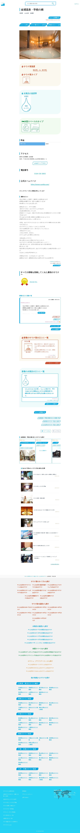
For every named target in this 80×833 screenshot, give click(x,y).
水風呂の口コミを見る (55, 24)
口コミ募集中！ (43, 450)
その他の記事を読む (55, 564)
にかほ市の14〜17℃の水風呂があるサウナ (41, 636)
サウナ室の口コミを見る (38, 24)
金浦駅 (31, 448)
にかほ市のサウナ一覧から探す (51, 424)
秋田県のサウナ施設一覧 (32, 576)
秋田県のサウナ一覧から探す (51, 421)
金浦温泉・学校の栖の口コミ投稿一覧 (49, 418)
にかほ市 (26, 13)
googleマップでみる (40, 163)
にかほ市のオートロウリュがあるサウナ (40, 664)
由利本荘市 (59, 445)
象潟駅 (32, 13)
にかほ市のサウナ (42, 576)
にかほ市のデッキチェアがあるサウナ (30, 652)
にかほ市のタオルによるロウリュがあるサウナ (41, 667)
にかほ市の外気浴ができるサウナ (52, 652)
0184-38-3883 (40, 174)
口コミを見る (24, 24)
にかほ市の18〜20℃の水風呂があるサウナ (41, 633)
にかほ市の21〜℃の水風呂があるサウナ (40, 629)
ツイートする (46, 431)
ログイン (77, 4)
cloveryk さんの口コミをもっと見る (52, 321)
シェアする (57, 431)
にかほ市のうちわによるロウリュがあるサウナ (41, 671)
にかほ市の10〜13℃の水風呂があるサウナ (41, 639)
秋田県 (21, 13)
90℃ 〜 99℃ (40, 70)
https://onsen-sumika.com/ (40, 184)
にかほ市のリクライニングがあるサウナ (31, 655)
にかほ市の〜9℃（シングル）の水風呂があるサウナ (40, 643)
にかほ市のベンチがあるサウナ (52, 655)
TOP (25, 576)
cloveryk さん (33, 282)
